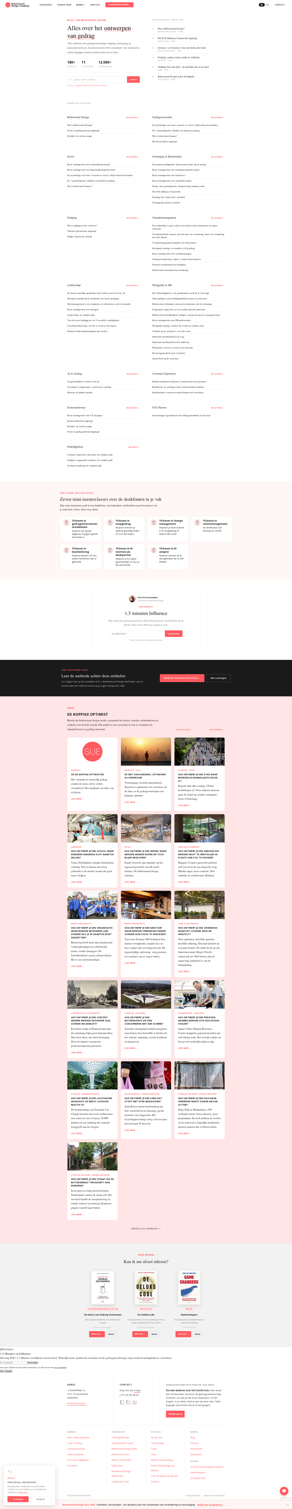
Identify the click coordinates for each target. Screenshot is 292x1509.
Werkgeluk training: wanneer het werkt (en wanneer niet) (178, 325)
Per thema (72, 1465)
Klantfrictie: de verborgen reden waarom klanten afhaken (178, 386)
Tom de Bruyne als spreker (164, 1475)
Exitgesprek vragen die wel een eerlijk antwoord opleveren (178, 309)
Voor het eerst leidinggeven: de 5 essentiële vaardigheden (93, 320)
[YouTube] (134, 1403)
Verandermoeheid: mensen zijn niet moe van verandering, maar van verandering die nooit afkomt (188, 236)
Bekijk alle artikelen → (146, 1228)
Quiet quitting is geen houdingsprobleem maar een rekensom (179, 298)
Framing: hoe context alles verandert (168, 197)
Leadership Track (120, 1481)
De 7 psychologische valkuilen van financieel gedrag (176, 130)
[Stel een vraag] (284, 1491)
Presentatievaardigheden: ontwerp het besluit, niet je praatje (179, 164)
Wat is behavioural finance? (164, 135)
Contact (280, 4)
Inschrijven (173, 633)
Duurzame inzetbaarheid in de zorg (168, 336)
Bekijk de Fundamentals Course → (182, 677)
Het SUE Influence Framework (166, 191)
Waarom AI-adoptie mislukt (79, 392)
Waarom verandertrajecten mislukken (169, 264)
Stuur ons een (130, 1390)
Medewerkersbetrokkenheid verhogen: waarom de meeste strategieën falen (186, 314)
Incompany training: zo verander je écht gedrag (173, 248)
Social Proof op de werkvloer (165, 358)
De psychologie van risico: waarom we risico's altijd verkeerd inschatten (185, 124)
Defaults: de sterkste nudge (79, 135)
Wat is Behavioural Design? (80, 124)
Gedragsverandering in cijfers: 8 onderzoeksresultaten (176, 259)
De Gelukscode (197, 1478)
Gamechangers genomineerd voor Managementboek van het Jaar (181, 415)
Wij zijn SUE (156, 1437)
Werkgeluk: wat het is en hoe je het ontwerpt (172, 347)
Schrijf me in (175, 1413)
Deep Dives (117, 1465)
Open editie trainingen (78, 1437)
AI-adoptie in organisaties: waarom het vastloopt (89, 386)
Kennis (80, 4)
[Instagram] (122, 1403)
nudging (78, 85)
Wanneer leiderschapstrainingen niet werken (87, 331)
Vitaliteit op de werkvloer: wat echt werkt (171, 331)
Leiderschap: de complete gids (81, 314)
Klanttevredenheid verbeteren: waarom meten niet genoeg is (179, 381)
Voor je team (64, 4)
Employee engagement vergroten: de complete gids (90, 460)
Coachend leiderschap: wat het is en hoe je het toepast (91, 325)
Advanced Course (120, 1454)
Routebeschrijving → (77, 1403)
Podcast (194, 1443)
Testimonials (157, 1443)
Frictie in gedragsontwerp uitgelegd (83, 130)
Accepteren (18, 1499)
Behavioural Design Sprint (124, 1448)
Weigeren (40, 1499)
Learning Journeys (76, 1448)
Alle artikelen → (133, 117)
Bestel (111, 1334)
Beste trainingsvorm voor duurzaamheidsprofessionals (91, 169)
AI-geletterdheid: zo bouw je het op (83, 381)
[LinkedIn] (128, 1403)
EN (267, 5)
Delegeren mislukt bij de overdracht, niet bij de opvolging (93, 298)
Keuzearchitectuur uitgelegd (80, 420)
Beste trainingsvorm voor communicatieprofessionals (176, 169)
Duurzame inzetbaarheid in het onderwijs (170, 342)
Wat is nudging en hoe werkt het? (82, 225)
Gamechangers (197, 1472)
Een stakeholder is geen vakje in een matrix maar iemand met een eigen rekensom (184, 227)
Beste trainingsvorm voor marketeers (168, 175)
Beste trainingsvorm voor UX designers (85, 415)
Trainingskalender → (119, 4)
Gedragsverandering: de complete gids (84, 465)
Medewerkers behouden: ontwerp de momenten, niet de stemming (182, 303)
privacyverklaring (60, 1367)
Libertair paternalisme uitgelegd (81, 230)
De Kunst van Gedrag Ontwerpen (207, 1466)
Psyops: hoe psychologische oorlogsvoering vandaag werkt (178, 186)
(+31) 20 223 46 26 (129, 1394)
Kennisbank (196, 1454)
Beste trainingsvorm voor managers (83, 309)
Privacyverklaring (193, 1495)
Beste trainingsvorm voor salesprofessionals (171, 180)
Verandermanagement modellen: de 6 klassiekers (174, 242)
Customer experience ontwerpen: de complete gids (90, 454)
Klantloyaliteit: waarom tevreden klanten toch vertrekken (177, 392)
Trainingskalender (120, 1437)
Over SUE (95, 4)
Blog (192, 1437)
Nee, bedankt (6, 1371)
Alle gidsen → (134, 447)
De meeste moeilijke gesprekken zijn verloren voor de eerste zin (96, 292)
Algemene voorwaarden (214, 1495)
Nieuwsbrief (196, 1448)
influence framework (90, 85)
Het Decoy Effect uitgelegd (164, 141)
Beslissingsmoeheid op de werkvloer (168, 352)
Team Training (74, 1443)
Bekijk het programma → (211, 1504)
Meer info (23, 1492)
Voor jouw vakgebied (78, 1460)
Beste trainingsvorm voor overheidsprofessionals (88, 164)
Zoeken (133, 79)
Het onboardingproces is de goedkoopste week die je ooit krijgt (180, 292)
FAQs (153, 1454)
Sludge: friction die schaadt (79, 236)
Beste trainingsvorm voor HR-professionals (171, 320)
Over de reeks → (184, 729)
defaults (103, 85)
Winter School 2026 (121, 1460)
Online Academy (75, 1454)
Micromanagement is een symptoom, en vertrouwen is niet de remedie (98, 303)
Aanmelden (33, 1363)
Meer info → (97, 1334)
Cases (154, 1448)
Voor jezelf (46, 4)
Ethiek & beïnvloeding (162, 1460)
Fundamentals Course (122, 1443)
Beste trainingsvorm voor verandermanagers (172, 253)
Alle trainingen (218, 678)
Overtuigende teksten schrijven (166, 202)
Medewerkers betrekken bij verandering (170, 269)
